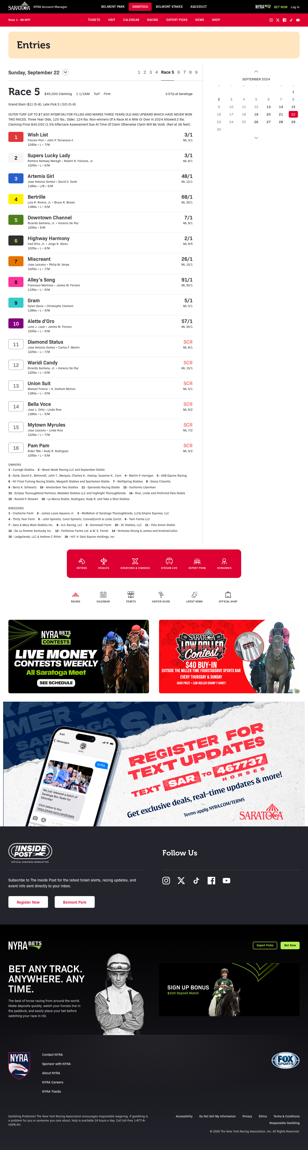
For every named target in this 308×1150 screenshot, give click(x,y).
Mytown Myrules (46, 424)
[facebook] (284, 20)
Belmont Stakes (169, 6)
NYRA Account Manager (50, 7)
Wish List (38, 134)
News (199, 19)
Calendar (131, 19)
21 (281, 114)
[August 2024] (256, 71)
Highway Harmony (49, 238)
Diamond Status (45, 341)
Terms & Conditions (287, 1116)
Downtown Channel (50, 217)
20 (269, 114)
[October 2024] (256, 138)
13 (269, 106)
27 (269, 122)
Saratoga (140, 6)
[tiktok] (291, 20)
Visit (111, 19)
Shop (216, 19)
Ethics (263, 1116)
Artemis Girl (41, 175)
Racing (152, 19)
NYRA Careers (52, 1082)
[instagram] (271, 20)
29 (293, 122)
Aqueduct (198, 6)
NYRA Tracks (51, 1091)
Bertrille (36, 196)
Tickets (94, 19)
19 (256, 114)
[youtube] (298, 20)
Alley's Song (41, 279)
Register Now (28, 901)
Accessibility (184, 1116)
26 (256, 122)
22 (293, 114)
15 (293, 106)
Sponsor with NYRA (56, 1063)
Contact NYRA (52, 1054)
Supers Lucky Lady (49, 155)
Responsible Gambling (284, 1123)
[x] (278, 20)
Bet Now (280, 6)
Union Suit (39, 383)
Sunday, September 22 (34, 72)
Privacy (247, 1116)
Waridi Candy (43, 362)
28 (281, 122)
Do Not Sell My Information (217, 1116)
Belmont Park (113, 6)
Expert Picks (177, 19)
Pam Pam (38, 445)
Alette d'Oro (41, 321)
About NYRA (51, 1073)
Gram (34, 300)
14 (281, 106)
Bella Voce (39, 403)
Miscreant (39, 258)
